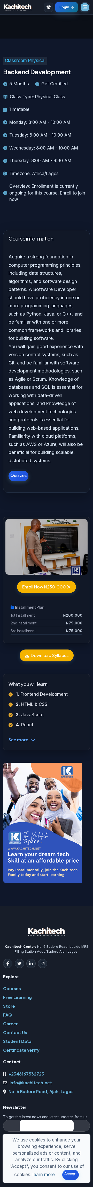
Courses (12, 988)
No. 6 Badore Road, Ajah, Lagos (41, 1091)
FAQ (7, 1015)
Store (9, 1006)
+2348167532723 (26, 1074)
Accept (70, 1173)
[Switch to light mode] (48, 7)
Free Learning (17, 997)
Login (64, 7)
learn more (44, 1174)
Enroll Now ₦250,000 (44, 586)
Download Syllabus (49, 655)
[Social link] (7, 963)
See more (18, 739)
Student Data (17, 1041)
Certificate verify (21, 1050)
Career (10, 1023)
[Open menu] (85, 7)
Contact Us (15, 1032)
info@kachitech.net (31, 1082)
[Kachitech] (17, 7)
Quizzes (18, 475)
